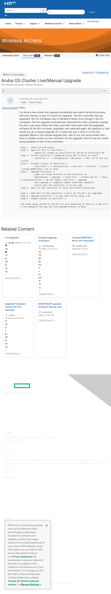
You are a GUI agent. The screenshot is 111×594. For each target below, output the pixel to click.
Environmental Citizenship (15, 494)
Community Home (10, 55)
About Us (7, 481)
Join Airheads (93, 21)
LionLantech (47, 312)
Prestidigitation (48, 246)
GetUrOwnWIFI (10, 108)
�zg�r (12, 243)
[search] (43, 10)
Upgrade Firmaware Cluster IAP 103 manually (15, 306)
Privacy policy (10, 498)
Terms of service (11, 503)
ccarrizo (12, 315)
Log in (92, 12)
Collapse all (102, 72)
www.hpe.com (35, 463)
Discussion (31, 55)
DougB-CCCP (81, 246)
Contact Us (8, 490)
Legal (6, 507)
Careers (7, 486)
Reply (24, 102)
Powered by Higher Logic (55, 588)
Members (52, 55)
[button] (46, 525)
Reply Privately (35, 102)
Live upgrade (11, 237)
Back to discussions (14, 74)
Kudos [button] (104, 90)
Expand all (88, 72)
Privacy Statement (22, 556)
